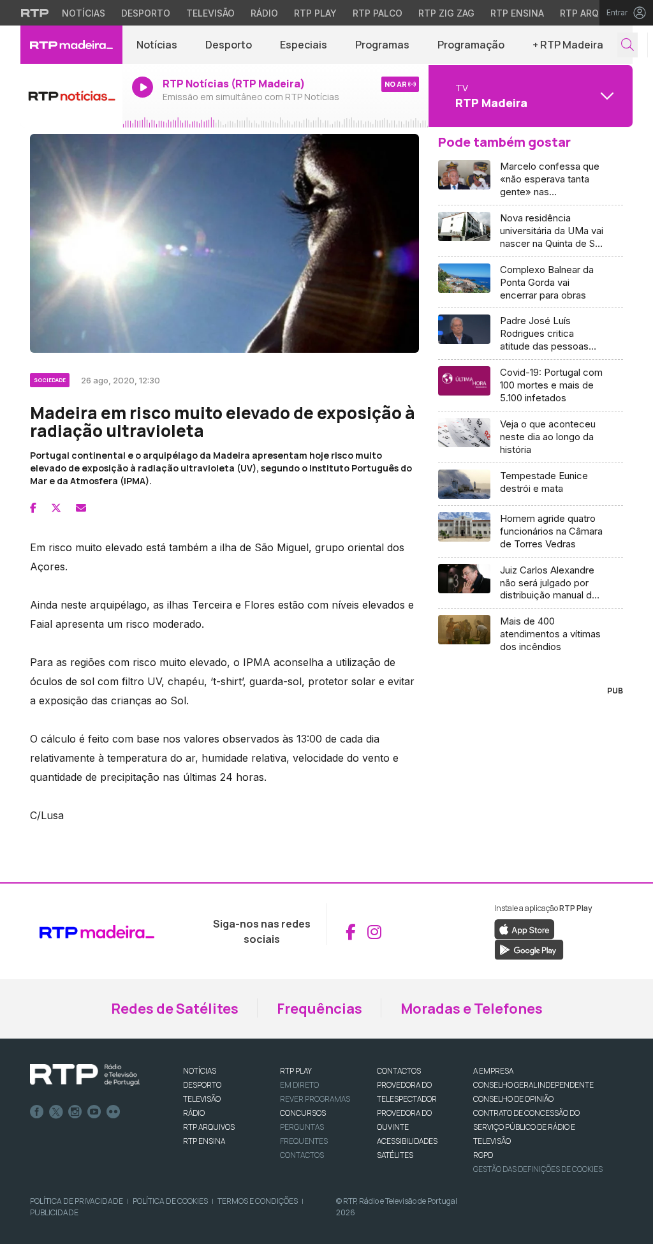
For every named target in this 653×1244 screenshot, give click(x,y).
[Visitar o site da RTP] (35, 13)
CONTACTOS (399, 1070)
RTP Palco (377, 13)
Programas (382, 45)
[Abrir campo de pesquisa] (627, 45)
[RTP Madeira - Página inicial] (71, 45)
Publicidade (54, 1212)
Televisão (210, 13)
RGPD (483, 1155)
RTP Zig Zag (446, 13)
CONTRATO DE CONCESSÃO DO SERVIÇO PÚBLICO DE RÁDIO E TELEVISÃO (526, 1126)
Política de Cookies (170, 1201)
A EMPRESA (493, 1070)
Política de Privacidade (76, 1201)
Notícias (83, 13)
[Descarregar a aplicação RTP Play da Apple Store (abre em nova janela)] (524, 929)
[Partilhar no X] (56, 508)
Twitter (56, 1112)
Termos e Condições (257, 1201)
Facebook (37, 1112)
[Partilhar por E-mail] (81, 508)
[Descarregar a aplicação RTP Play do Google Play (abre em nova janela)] (529, 949)
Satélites (395, 1155)
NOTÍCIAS (199, 1070)
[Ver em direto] (71, 96)
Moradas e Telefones (471, 1008)
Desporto (145, 13)
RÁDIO (194, 1112)
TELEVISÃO (202, 1098)
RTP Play (315, 13)
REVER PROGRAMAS (315, 1098)
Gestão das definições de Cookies (538, 1169)
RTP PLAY (296, 1070)
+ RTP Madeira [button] (567, 45)
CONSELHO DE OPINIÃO (513, 1098)
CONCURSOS (303, 1112)
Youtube (94, 1112)
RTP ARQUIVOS (209, 1127)
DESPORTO (202, 1084)
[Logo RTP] (85, 1075)
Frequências (319, 1008)
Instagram (75, 1112)
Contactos (302, 1155)
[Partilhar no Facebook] (33, 508)
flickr (113, 1112)
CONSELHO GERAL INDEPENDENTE (533, 1084)
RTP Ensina (517, 13)
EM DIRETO (299, 1084)
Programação (470, 45)
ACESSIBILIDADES (407, 1141)
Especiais (303, 45)
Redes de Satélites (174, 1008)
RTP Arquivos (593, 13)
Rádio (264, 13)
